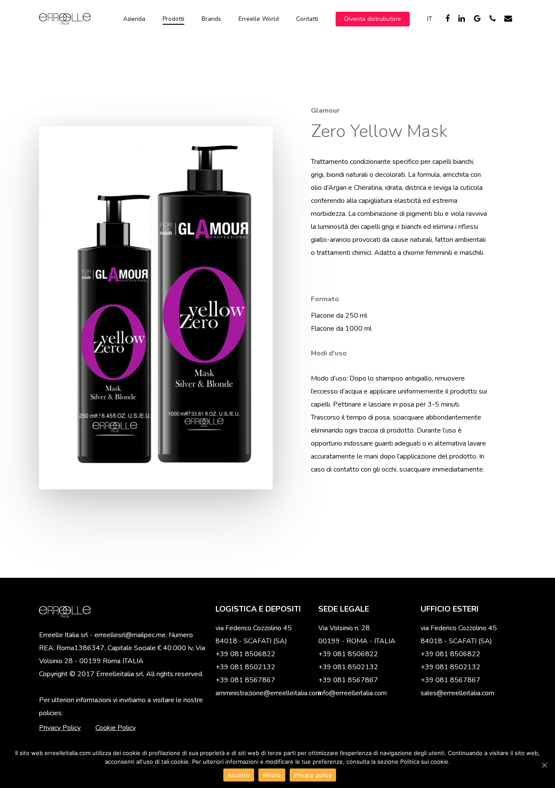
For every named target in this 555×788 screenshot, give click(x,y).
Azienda (134, 19)
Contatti (307, 19)
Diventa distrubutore (372, 19)
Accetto (239, 775)
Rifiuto (272, 775)
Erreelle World (258, 19)
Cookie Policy (115, 728)
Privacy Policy (60, 728)
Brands (211, 19)
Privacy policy (313, 775)
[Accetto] (544, 765)
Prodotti (173, 19)
